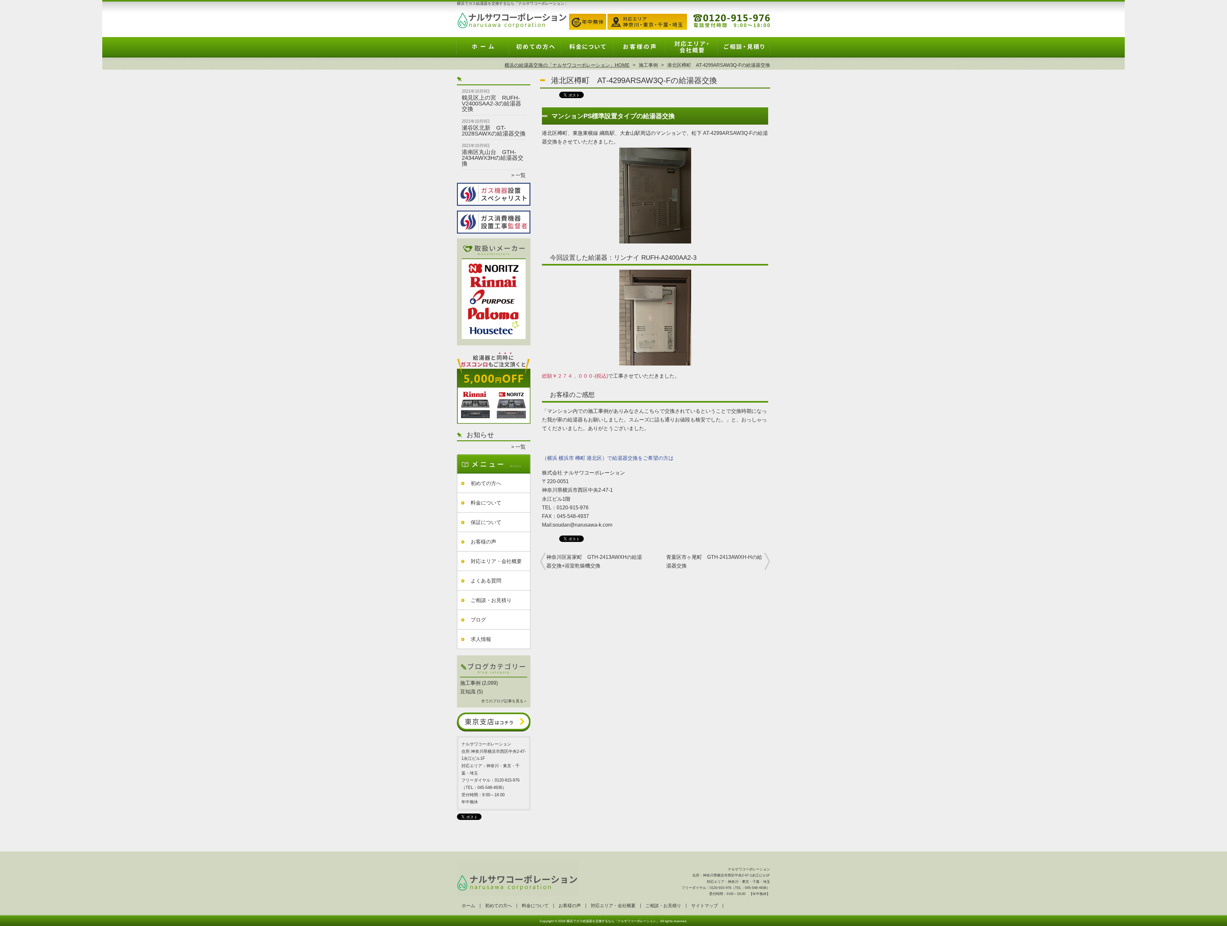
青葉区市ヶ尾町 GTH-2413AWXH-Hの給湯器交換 (714, 561)
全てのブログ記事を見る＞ (504, 701)
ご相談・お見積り (744, 50)
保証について (486, 522)
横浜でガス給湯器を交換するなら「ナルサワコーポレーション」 (613, 921)
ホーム (483, 50)
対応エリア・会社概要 (692, 50)
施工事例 (648, 65)
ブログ (478, 619)
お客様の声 (640, 50)
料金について (587, 50)
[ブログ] (493, 675)
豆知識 (467, 691)
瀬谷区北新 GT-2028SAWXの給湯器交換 (494, 131)
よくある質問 (486, 580)
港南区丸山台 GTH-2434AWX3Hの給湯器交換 (492, 157)
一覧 (520, 175)
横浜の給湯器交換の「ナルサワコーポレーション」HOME (567, 65)
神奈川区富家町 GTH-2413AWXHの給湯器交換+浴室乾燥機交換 (594, 561)
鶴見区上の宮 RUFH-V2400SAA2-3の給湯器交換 (491, 103)
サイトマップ (704, 905)
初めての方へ (535, 50)
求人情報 (481, 639)
